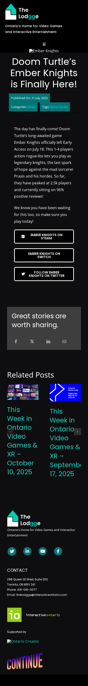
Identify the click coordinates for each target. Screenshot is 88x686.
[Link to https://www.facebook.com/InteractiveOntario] (58, 551)
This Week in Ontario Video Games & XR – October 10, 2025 (22, 441)
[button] (10, 431)
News (31, 107)
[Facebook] (16, 341)
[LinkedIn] (48, 341)
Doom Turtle (59, 107)
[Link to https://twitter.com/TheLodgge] (12, 551)
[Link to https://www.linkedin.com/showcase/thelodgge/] (27, 551)
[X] (32, 341)
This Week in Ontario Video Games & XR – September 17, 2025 (68, 442)
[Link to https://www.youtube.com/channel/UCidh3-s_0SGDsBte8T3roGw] (42, 551)
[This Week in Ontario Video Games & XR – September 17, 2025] (65, 386)
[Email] (64, 341)
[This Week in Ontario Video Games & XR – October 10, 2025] (22, 386)
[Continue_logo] (24, 654)
